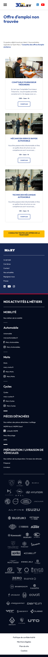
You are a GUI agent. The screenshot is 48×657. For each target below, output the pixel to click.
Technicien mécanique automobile (24, 196)
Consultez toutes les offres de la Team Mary (24, 234)
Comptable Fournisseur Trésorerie (24, 83)
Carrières (7, 264)
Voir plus (24, 104)
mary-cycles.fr (8, 397)
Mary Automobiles (12, 342)
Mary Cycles (10, 401)
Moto (5, 363)
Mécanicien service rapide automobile (24, 139)
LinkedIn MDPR (12, 431)
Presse (5, 281)
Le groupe (7, 260)
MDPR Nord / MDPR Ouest (13, 426)
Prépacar (6, 463)
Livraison (6, 467)
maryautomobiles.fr (10, 338)
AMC (5, 440)
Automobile (7, 334)
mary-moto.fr (8, 367)
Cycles (5, 392)
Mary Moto (10, 372)
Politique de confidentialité (24, 637)
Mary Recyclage (9, 435)
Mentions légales (24, 642)
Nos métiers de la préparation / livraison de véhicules (22, 459)
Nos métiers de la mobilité (12, 318)
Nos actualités (8, 272)
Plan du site (24, 646)
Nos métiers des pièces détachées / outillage (19, 422)
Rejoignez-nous (9, 277)
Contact (6, 268)
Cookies (24, 651)
